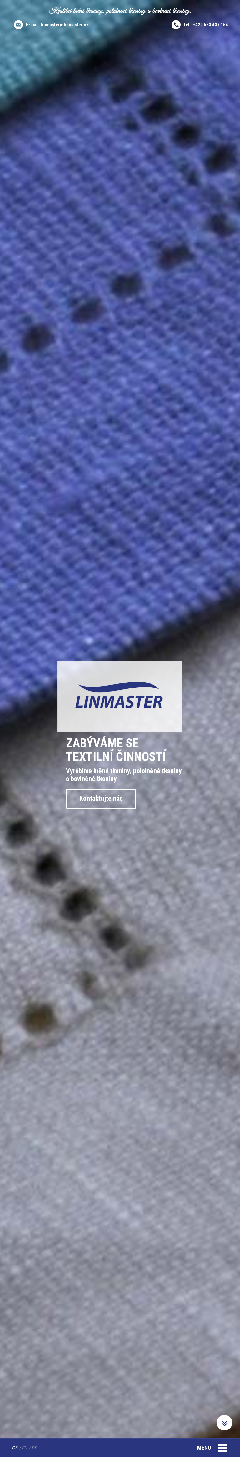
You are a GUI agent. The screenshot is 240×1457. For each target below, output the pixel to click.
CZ (14, 1448)
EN (24, 1448)
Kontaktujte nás (101, 798)
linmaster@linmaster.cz (65, 25)
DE (34, 1448)
